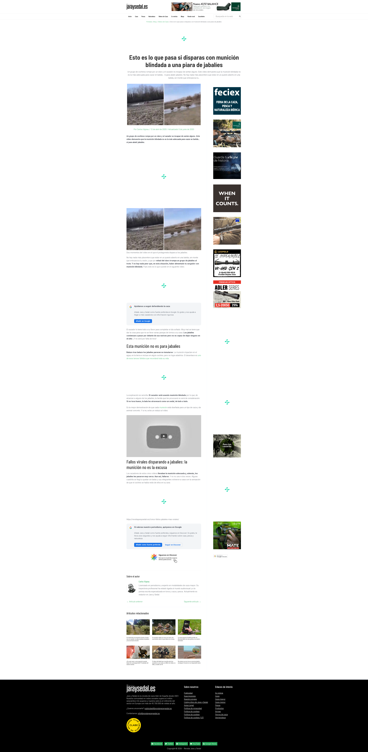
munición (163, 407)
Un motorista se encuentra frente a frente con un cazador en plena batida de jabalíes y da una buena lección (138, 638)
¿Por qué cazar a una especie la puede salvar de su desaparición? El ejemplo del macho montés (137, 662)
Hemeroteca (220, 717)
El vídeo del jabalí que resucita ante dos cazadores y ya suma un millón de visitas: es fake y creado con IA (163, 662)
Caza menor (220, 702)
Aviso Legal (189, 705)
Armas (218, 711)
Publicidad (188, 693)
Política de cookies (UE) (194, 717)
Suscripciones (190, 696)
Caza (217, 696)
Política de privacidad (193, 708)
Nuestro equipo (190, 699)
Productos (219, 708)
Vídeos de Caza (163, 22)
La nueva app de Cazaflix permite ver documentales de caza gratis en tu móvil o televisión (189, 638)
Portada (149, 22)
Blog (154, 22)
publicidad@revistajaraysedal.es (158, 708)
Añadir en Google (143, 321)
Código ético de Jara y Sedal (196, 702)
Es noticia (219, 693)
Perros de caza (221, 714)
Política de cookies (192, 714)
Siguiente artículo (192, 601)
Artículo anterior (135, 601)
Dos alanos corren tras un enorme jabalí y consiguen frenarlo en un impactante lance (189, 662)
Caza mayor (220, 699)
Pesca (217, 705)
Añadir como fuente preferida (148, 545)
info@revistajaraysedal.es (149, 713)
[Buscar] (240, 16)
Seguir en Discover (173, 545)
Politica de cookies (192, 711)
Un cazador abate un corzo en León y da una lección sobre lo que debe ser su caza (163, 638)
